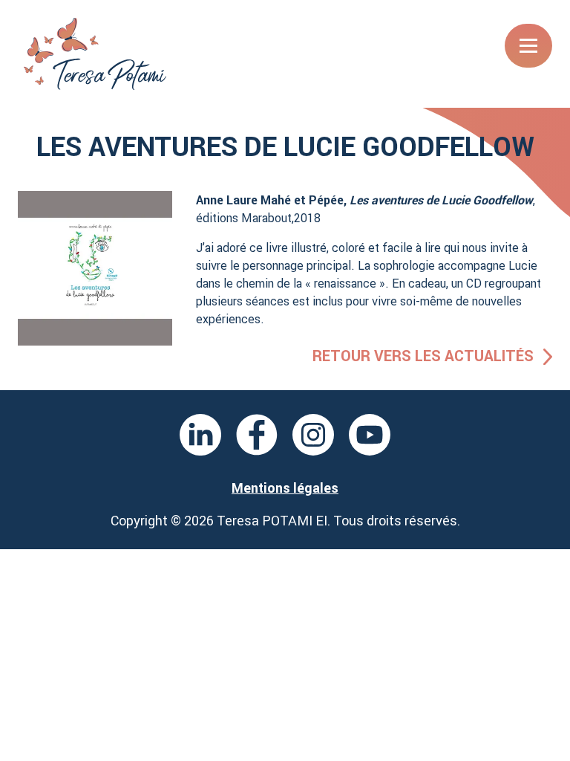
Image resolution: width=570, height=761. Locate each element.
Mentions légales (285, 487)
